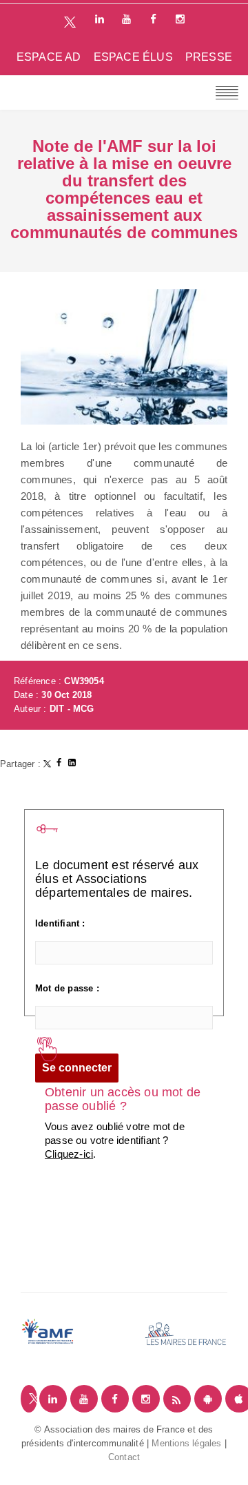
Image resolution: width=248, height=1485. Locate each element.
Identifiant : (60, 923)
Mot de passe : (67, 988)
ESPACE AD (49, 57)
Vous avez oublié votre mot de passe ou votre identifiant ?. (115, 1140)
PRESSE (208, 57)
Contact (124, 1457)
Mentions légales (186, 1443)
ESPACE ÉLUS (133, 57)
